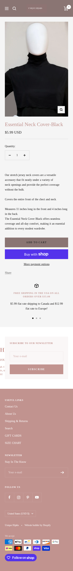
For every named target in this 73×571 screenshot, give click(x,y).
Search (9, 428)
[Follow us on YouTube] (36, 497)
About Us (10, 413)
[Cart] (66, 8)
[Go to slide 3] (40, 318)
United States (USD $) (18, 513)
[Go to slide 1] (32, 318)
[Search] (14, 8)
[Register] (62, 472)
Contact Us (11, 406)
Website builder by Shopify (38, 525)
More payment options (36, 264)
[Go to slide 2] (36, 318)
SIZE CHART (13, 443)
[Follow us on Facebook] (9, 497)
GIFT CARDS (13, 435)
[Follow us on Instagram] (18, 497)
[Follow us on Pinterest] (27, 497)
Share (8, 272)
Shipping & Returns (16, 421)
